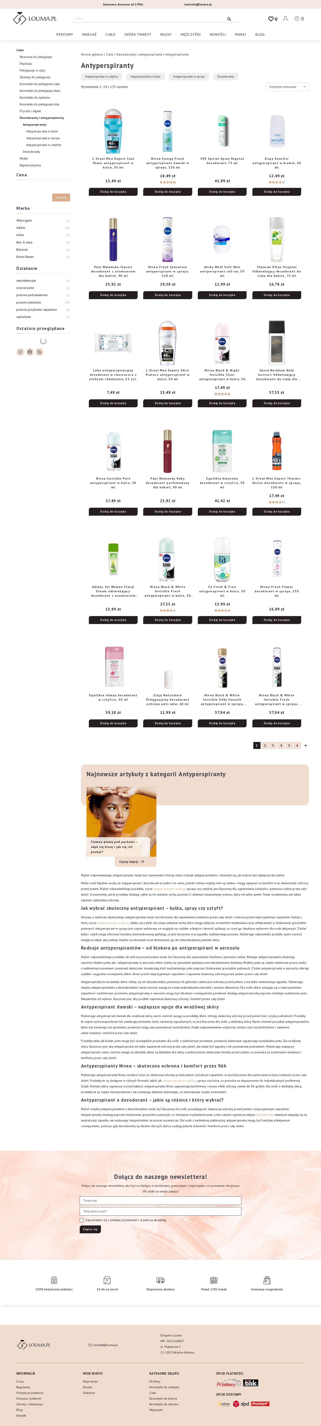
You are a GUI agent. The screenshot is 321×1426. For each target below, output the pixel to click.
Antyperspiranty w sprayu (189, 76)
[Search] (229, 18)
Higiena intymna (30, 165)
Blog (260, 34)
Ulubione (89, 1393)
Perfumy (64, 34)
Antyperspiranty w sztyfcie (101, 76)
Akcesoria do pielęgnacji (36, 57)
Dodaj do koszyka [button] (113, 192)
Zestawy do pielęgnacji (35, 77)
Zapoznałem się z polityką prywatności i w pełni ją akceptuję (125, 1220)
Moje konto (90, 1381)
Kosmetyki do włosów (163, 1404)
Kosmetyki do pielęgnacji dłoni (40, 91)
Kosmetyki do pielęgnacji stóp (39, 104)
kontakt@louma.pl (198, 4)
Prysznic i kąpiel (30, 111)
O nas (20, 1381)
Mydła (24, 158)
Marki (240, 34)
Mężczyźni (191, 34)
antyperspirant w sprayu (113, 923)
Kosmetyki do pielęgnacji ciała (40, 84)
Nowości (218, 34)
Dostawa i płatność (28, 1398)
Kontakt (21, 1415)
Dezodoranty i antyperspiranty (139, 54)
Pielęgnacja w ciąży (32, 70)
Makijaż (89, 34)
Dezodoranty (225, 76)
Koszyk (87, 1387)
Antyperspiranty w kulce (146, 76)
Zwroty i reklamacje (29, 1404)
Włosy (166, 34)
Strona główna (92, 54)
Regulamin (23, 1387)
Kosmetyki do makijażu (164, 1387)
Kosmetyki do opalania (35, 97)
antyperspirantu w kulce (169, 889)
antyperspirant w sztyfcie (179, 1081)
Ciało (110, 34)
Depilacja (26, 64)
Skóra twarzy (137, 34)
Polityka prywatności (29, 1393)
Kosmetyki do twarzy (163, 1398)
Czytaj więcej (129, 862)
